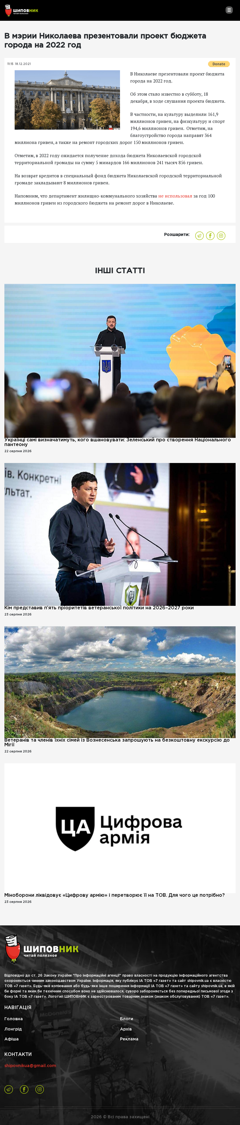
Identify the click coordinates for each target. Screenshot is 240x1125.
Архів (126, 1029)
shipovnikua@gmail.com (30, 1066)
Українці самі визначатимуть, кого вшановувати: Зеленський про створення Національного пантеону (117, 442)
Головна (13, 1019)
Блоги (126, 1019)
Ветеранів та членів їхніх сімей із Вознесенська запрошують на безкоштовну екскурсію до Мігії (117, 742)
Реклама (129, 1039)
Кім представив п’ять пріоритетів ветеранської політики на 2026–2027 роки (99, 608)
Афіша (11, 1039)
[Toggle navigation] (229, 10)
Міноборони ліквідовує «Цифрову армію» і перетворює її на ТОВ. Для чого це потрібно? (114, 895)
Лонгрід (13, 1029)
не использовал (175, 196)
